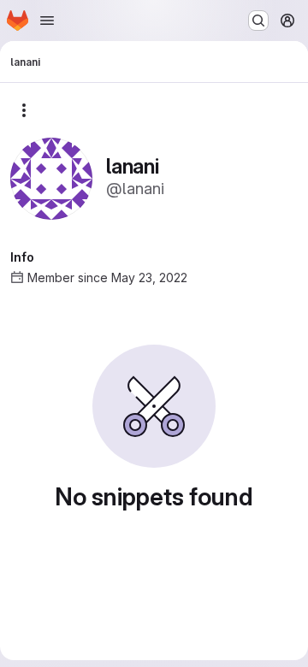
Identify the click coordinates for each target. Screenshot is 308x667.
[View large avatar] (51, 177)
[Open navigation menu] (47, 20)
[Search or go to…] (258, 20)
